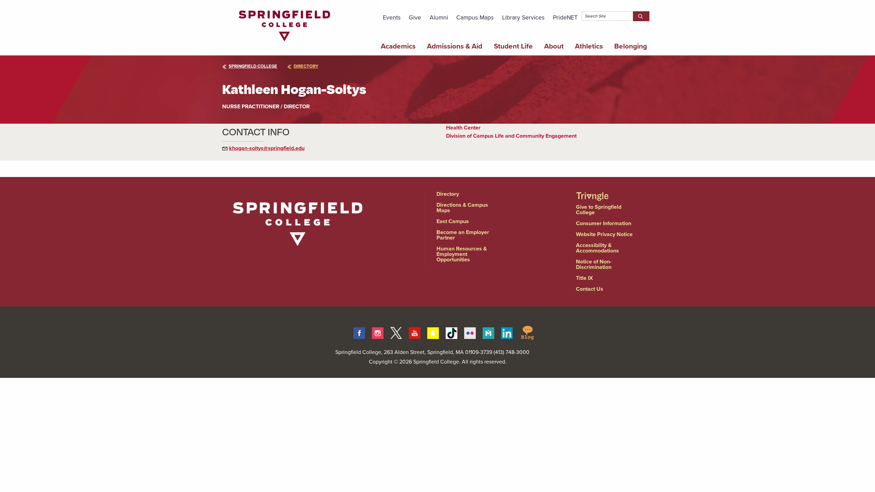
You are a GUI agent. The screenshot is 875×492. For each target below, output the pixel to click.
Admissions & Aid (454, 46)
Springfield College (253, 66)
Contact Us (589, 289)
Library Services (523, 17)
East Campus (452, 221)
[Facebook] (359, 332)
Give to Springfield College (598, 209)
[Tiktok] (451, 332)
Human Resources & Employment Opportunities (461, 254)
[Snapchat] (433, 332)
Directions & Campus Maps (462, 207)
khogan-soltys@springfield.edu (267, 148)
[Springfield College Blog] (527, 332)
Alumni (439, 17)
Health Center (463, 128)
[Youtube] (414, 332)
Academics (398, 46)
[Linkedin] (507, 332)
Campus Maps (475, 17)
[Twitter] (396, 332)
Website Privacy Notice (604, 234)
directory (306, 66)
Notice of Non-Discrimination (593, 264)
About (554, 46)
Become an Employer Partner (462, 235)
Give (415, 17)
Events (392, 17)
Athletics (589, 46)
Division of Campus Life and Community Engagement (511, 136)
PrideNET (565, 17)
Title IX (584, 278)
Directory (447, 194)
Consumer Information (603, 223)
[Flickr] (470, 332)
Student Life (513, 46)
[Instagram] (377, 332)
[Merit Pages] (488, 332)
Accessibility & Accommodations (597, 248)
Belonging (630, 46)
